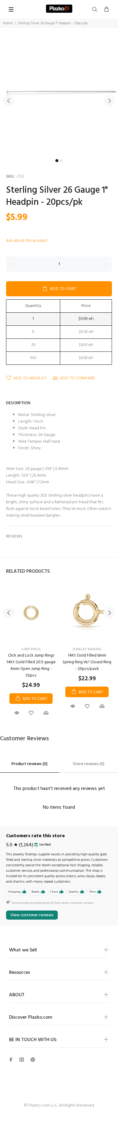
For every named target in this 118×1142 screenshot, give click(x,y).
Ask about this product (27, 240)
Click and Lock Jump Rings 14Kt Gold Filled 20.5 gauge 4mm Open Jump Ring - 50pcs (31, 665)
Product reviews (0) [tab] (29, 764)
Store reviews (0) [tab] (88, 764)
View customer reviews (32, 915)
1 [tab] (56, 160)
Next (109, 100)
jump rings (31, 649)
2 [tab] (61, 160)
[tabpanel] (59, 97)
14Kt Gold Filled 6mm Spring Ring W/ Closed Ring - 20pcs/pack (87, 662)
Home (7, 23)
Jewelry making (87, 649)
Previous (9, 100)
